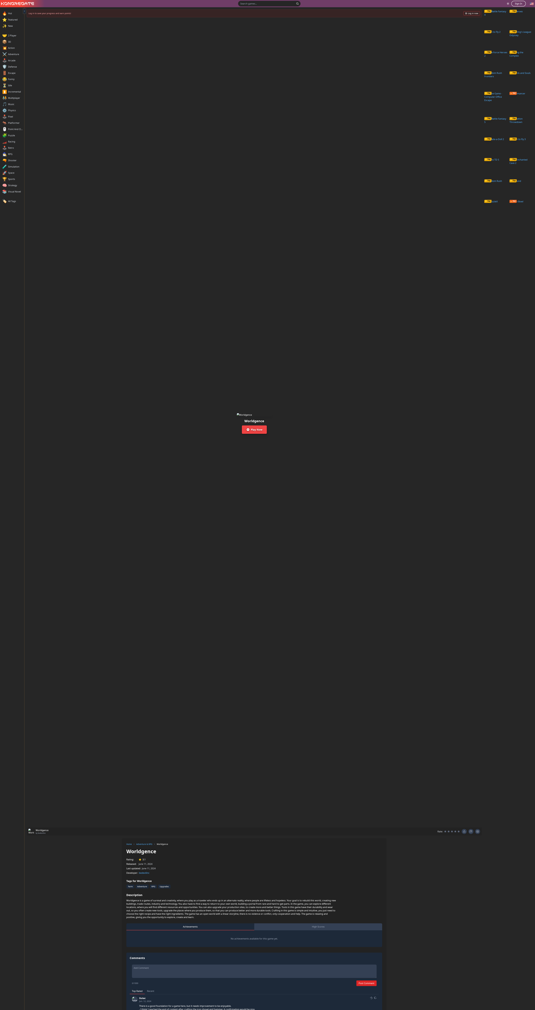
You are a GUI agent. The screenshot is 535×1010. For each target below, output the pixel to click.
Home (129, 844)
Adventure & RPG (144, 844)
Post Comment (366, 983)
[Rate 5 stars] (458, 831)
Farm (130, 886)
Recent (150, 991)
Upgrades (164, 886)
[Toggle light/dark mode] (508, 3)
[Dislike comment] (375, 997)
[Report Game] (470, 831)
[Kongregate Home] (17, 3)
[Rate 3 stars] (452, 831)
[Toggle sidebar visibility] (24, 11)
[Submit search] (297, 3)
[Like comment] (371, 997)
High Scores (318, 926)
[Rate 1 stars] (445, 831)
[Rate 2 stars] (448, 831)
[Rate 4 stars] (455, 831)
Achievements (190, 926)
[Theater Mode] (477, 831)
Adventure (142, 886)
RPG (153, 886)
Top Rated (137, 991)
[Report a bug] (464, 831)
